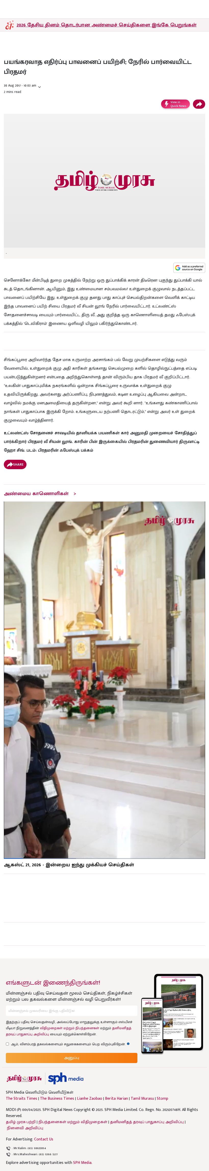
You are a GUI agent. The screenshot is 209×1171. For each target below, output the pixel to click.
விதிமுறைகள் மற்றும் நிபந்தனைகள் (69, 1028)
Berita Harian (116, 1099)
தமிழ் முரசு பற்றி (21, 1122)
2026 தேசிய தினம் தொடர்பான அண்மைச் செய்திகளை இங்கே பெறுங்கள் (107, 25)
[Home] (65, 1078)
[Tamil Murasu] (24, 1078)
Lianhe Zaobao (89, 1099)
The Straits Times (21, 1099)
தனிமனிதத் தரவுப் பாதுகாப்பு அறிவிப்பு (147, 1122)
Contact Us (43, 1139)
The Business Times (57, 1099)
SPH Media (82, 1162)
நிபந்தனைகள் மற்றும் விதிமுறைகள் (72, 1122)
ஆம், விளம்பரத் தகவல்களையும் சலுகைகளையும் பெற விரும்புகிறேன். (70, 1044)
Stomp (162, 1099)
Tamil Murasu (142, 1099)
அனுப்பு (71, 1057)
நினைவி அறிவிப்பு (25, 1128)
